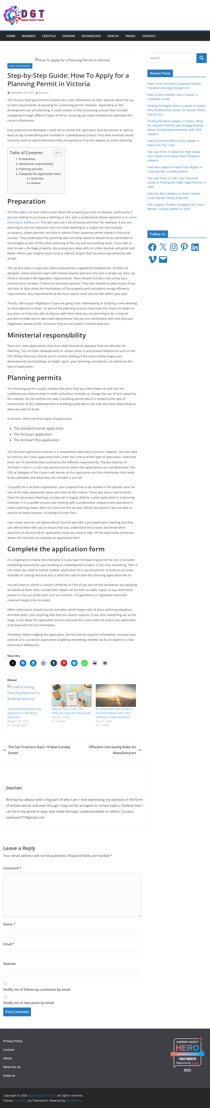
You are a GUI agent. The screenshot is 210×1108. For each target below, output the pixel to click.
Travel (130, 36)
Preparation (27, 159)
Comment (12, 868)
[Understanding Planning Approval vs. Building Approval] (27, 695)
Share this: (37, 178)
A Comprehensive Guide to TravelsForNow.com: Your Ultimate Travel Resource (114, 713)
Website (9, 963)
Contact (149, 36)
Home (11, 36)
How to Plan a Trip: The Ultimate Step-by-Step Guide (71, 711)
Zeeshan (44, 92)
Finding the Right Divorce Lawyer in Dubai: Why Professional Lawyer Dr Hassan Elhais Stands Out (176, 110)
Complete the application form (40, 174)
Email (8, 944)
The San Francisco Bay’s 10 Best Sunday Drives (39, 750)
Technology (91, 36)
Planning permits (31, 169)
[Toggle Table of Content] (56, 152)
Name (9, 924)
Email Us (9, 1076)
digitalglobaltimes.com (187, 1054)
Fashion (68, 36)
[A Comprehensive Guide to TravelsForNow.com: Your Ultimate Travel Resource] (116, 695)
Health (113, 36)
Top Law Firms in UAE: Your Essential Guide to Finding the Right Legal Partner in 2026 (176, 182)
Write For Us (12, 1067)
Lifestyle (49, 36)
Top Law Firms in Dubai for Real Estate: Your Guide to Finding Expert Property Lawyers (174, 156)
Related (35, 183)
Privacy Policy (13, 1041)
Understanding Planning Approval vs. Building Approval (24, 713)
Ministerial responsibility (36, 164)
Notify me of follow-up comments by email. (37, 989)
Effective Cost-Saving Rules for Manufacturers (112, 750)
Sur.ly (195, 1062)
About (7, 1058)
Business (28, 36)
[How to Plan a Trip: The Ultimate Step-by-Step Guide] (72, 695)
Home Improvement (20, 65)
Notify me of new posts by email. (29, 1003)
